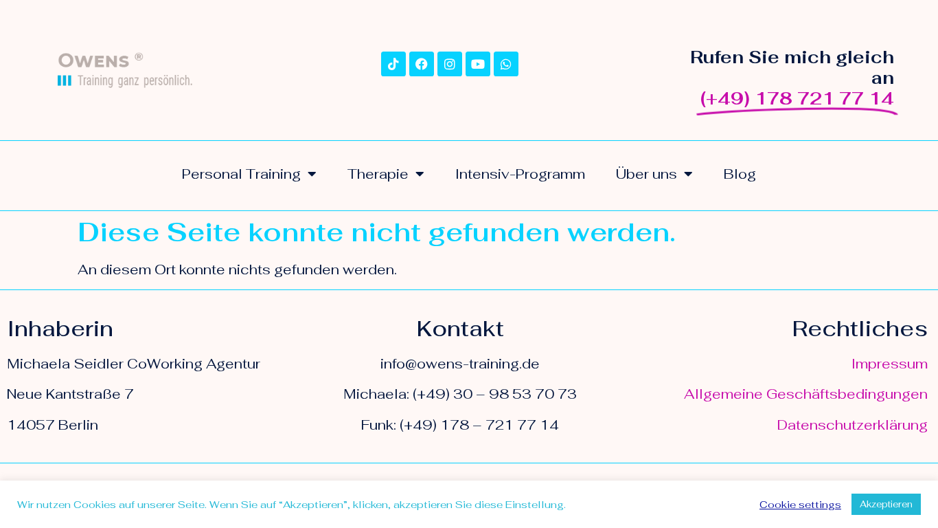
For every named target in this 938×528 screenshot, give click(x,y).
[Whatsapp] (506, 64)
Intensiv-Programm (520, 174)
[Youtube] (478, 64)
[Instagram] (449, 64)
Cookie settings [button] (800, 504)
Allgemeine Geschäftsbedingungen (806, 394)
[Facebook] (421, 64)
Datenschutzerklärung (852, 425)
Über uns (646, 174)
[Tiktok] (393, 64)
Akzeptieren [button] (886, 504)
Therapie (378, 174)
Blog (740, 174)
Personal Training (241, 174)
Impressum (889, 364)
